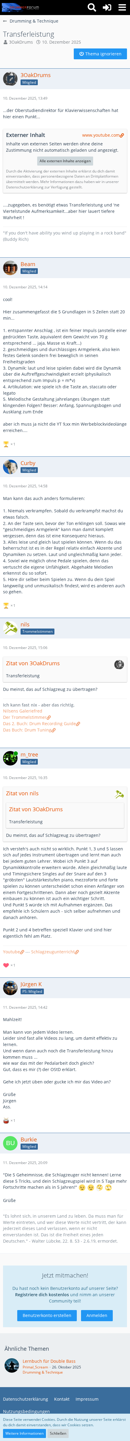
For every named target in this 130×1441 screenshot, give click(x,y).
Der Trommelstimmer (25, 717)
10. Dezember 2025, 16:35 (25, 777)
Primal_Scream (35, 1367)
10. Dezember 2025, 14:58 (25, 486)
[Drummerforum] (21, 8)
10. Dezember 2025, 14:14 (25, 287)
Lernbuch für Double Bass (49, 1361)
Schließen (58, 1433)
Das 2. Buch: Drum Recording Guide (39, 723)
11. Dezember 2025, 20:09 (25, 1162)
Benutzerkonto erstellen (47, 1315)
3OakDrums (21, 42)
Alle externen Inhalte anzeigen (65, 160)
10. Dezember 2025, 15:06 (25, 647)
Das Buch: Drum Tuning (27, 730)
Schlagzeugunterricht (53, 952)
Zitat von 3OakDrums (33, 663)
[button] (122, 8)
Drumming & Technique (43, 1372)
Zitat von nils (22, 793)
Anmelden (96, 1315)
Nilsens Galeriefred (22, 711)
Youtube (11, 952)
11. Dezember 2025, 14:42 (25, 1007)
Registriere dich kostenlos (42, 1294)
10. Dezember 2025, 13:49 (25, 98)
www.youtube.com (101, 135)
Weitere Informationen (24, 1433)
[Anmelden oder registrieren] (107, 8)
